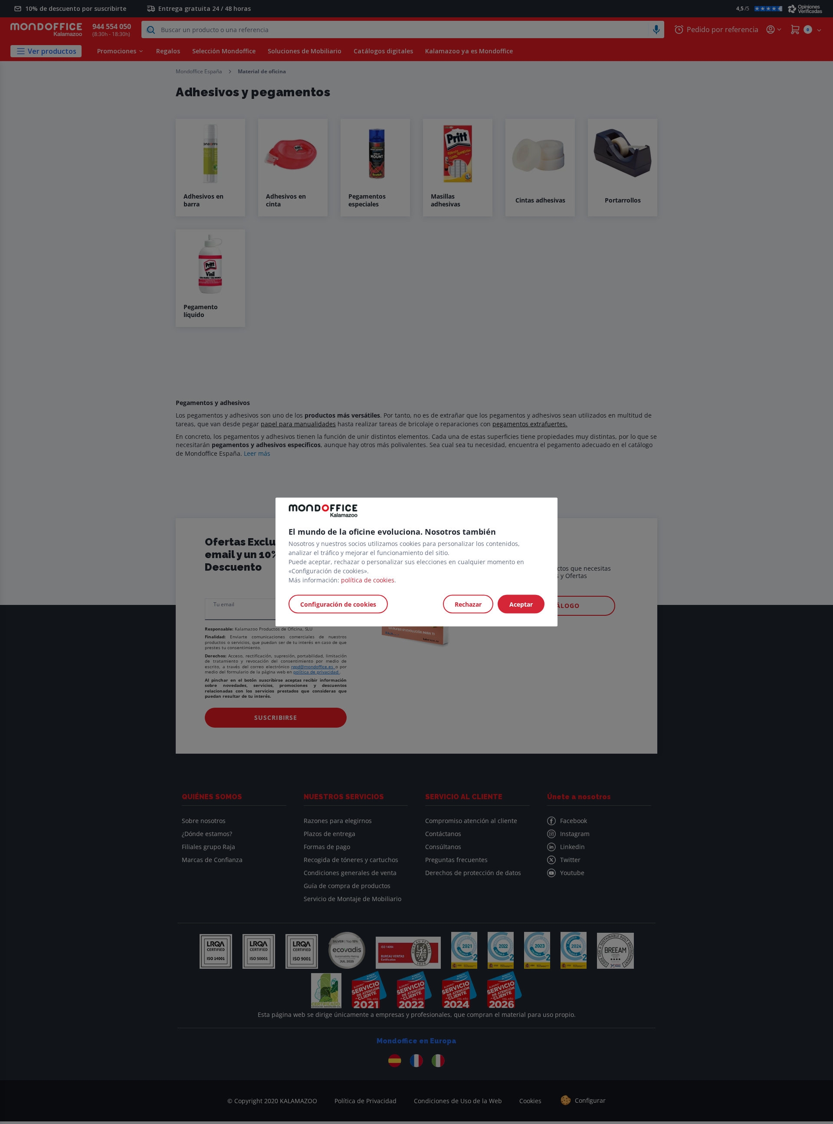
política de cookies (367, 580)
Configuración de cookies (338, 604)
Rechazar (468, 604)
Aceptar (521, 604)
